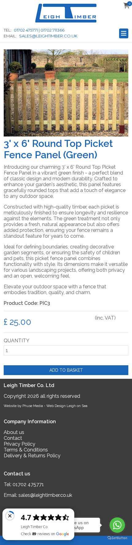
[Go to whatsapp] (117, 525)
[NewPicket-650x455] (66, 135)
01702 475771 (28, 484)
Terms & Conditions (26, 450)
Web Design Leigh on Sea (66, 406)
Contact (13, 438)
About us (14, 432)
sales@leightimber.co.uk (45, 495)
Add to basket (66, 370)
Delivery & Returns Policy (32, 456)
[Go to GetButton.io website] (117, 538)
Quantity (16, 341)
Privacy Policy (19, 444)
